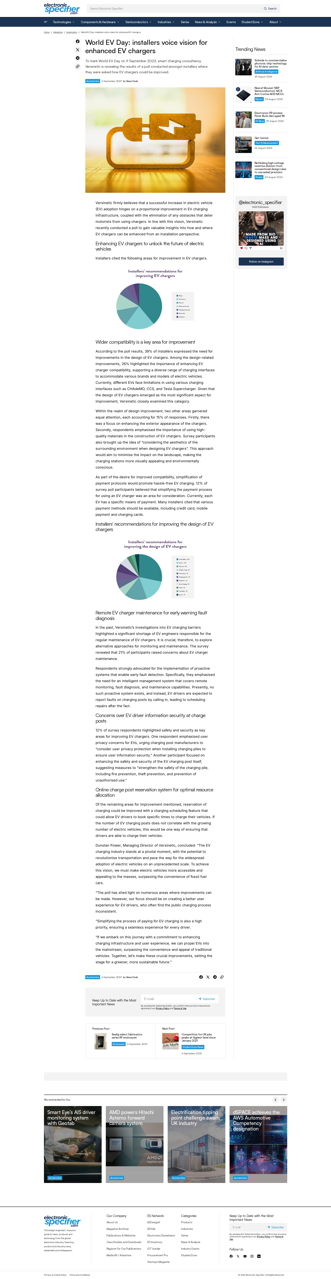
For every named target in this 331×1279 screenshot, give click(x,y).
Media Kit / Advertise (119, 1255)
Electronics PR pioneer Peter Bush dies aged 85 (270, 114)
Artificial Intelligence (266, 71)
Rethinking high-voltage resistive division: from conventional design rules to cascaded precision (270, 168)
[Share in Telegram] (77, 58)
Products (186, 1222)
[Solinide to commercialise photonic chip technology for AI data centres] (243, 67)
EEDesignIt (153, 1222)
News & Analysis (190, 1242)
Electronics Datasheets (161, 1235)
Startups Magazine (158, 1262)
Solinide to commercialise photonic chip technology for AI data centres (271, 63)
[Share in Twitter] (77, 50)
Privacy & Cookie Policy (55, 1275)
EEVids (151, 1229)
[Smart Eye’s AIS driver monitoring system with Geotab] (73, 1144)
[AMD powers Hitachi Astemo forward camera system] (135, 1144)
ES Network (155, 1216)
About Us (112, 1222)
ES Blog (260, 120)
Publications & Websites (121, 1235)
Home (47, 32)
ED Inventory (154, 1242)
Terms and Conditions (79, 1275)
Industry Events (190, 1248)
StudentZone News (193, 1046)
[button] (46, 22)
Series (184, 1235)
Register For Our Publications (124, 1248)
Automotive (71, 32)
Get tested (261, 138)
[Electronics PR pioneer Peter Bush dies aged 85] (243, 119)
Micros (259, 99)
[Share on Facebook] (77, 41)
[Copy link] (77, 66)
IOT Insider (153, 1248)
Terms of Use (180, 1008)
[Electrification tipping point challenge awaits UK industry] (196, 1144)
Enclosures (119, 1043)
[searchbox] (174, 8)
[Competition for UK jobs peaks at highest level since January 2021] (190, 1041)
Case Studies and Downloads (124, 1242)
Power (259, 177)
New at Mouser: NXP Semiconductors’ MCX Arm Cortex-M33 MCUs (269, 91)
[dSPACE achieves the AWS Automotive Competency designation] (258, 1144)
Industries (58, 32)
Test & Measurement (267, 142)
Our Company (116, 1216)
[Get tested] (243, 144)
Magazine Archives (118, 1229)
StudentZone (189, 1255)
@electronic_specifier (260, 202)
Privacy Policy (162, 1008)
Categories (188, 1216)
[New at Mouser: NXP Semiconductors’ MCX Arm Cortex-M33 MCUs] (243, 94)
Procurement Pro (157, 1255)
